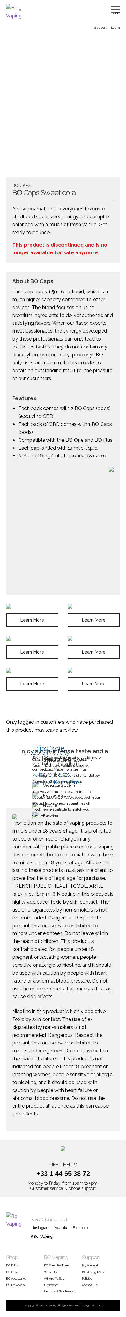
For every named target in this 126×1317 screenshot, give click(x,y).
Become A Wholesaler (59, 1291)
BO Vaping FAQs (92, 1272)
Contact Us (89, 1285)
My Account (90, 1265)
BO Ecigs (11, 1265)
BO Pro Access (15, 1285)
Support (100, 27)
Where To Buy (54, 1278)
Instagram (41, 1228)
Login (115, 27)
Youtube (61, 1228)
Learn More (32, 620)
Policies (87, 1278)
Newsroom (51, 1285)
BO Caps (11, 1272)
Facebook (80, 1228)
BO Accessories (16, 1278)
